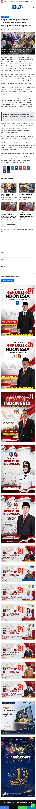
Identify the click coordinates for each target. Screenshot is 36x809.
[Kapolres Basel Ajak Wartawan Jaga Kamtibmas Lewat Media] (9, 188)
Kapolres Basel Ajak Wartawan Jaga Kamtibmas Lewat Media (9, 195)
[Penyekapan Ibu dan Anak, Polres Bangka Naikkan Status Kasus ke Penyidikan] (27, 206)
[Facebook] (4, 168)
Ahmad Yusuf (6, 29)
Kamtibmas (9, 13)
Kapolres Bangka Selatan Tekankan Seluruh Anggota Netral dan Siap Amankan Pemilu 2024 (9, 215)
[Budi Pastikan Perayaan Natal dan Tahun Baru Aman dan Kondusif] (27, 188)
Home (4, 13)
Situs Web (4, 266)
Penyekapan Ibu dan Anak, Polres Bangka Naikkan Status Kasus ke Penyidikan (26, 215)
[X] (8, 168)
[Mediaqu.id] (18, 7)
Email (3, 259)
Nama (3, 252)
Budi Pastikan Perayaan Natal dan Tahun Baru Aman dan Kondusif (26, 196)
